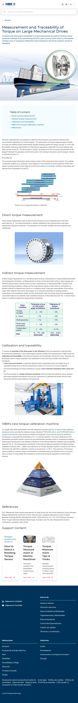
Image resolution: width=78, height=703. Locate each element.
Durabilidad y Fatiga (10, 663)
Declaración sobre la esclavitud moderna (19, 680)
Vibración (6, 667)
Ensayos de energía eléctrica (14, 650)
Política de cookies (55, 680)
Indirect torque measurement (24, 119)
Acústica (5, 646)
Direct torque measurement (23, 116)
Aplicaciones (7, 640)
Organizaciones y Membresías (52, 615)
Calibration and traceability (23, 122)
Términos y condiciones (49, 632)
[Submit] (4, 12)
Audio (42, 646)
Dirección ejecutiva (48, 607)
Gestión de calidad (47, 627)
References (16, 128)
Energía (43, 659)
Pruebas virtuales (9, 671)
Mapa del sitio (18, 682)
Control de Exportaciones (50, 623)
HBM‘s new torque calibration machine (28, 125)
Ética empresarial (47, 619)
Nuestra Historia (47, 603)
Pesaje (5, 675)
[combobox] (39, 11)
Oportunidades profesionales (52, 611)
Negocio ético (31, 682)
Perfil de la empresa (46, 682)
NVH (4, 654)
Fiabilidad (6, 659)
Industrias (44, 640)
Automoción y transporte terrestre (54, 654)
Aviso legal (42, 680)
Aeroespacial (45, 650)
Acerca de (44, 597)
